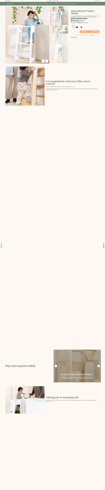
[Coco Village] (9, 3)
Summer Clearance (33, 3)
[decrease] (72, 31)
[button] (98, 4)
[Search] (93, 4)
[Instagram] (7, 1)
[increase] (76, 31)
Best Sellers (46, 3)
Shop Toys (51, 3)
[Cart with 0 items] (98, 4)
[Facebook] (6, 1)
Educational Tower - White (83, 12)
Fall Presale (40, 3)
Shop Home (57, 3)
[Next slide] (98, 366)
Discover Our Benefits (72, 3)
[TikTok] (10, 1)
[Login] (96, 4)
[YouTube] (8, 1)
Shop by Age (63, 3)
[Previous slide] (56, 366)
